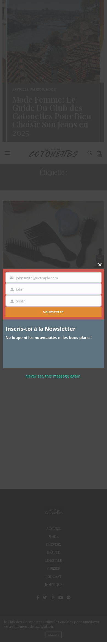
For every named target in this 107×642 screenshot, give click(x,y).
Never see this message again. (53, 376)
